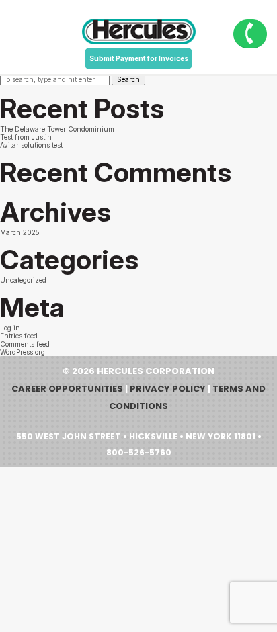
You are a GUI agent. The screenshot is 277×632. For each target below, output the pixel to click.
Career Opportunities (67, 388)
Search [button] (128, 79)
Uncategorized (23, 280)
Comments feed (25, 344)
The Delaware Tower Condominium (57, 129)
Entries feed (19, 336)
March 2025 (20, 232)
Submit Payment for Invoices (138, 58)
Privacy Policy (168, 388)
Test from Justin (26, 137)
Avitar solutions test (31, 145)
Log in (10, 328)
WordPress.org (22, 352)
